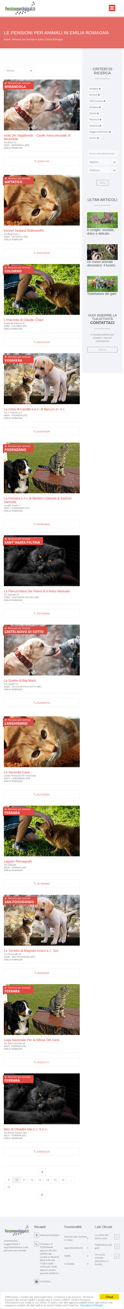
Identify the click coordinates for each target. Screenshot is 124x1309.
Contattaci (45, 1281)
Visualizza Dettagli (91, 1305)
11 (24, 1180)
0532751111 (43, 1062)
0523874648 (43, 524)
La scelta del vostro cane (101, 1236)
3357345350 (43, 613)
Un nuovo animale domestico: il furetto (101, 263)
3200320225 (43, 1151)
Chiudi (109, 1297)
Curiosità (69, 1263)
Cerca (102, 182)
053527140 (43, 161)
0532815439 (43, 431)
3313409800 (43, 883)
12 (32, 1180)
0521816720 (43, 342)
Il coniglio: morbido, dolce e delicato (101, 231)
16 (63, 1180)
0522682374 (43, 702)
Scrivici (102, 349)
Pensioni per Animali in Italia (27, 39)
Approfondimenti (73, 1247)
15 (55, 1180)
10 (16, 1180)
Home (7, 39)
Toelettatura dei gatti (101, 294)
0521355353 (43, 794)
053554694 (43, 973)
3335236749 (43, 252)
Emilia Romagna (54, 39)
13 (39, 1180)
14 (47, 1180)
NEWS (67, 1255)
